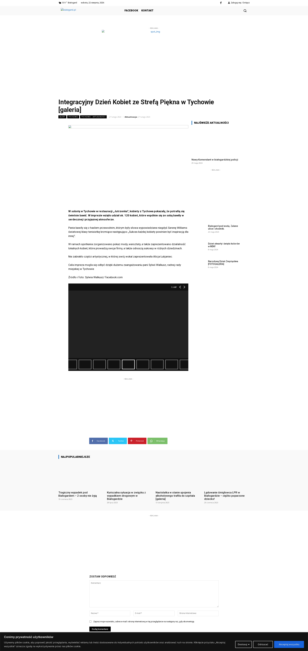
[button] (245, 10)
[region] (154, 641)
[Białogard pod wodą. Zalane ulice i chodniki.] (199, 231)
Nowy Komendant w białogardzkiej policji (215, 159)
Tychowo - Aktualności (93, 117)
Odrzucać (263, 644)
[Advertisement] (128, 401)
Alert (62, 117)
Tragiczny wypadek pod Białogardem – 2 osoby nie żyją (77, 494)
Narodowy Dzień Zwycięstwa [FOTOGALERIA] (223, 262)
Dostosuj (242, 644)
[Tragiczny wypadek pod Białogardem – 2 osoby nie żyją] (81, 475)
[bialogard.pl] (85, 14)
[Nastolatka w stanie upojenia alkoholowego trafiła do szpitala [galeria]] (178, 475)
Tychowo (73, 117)
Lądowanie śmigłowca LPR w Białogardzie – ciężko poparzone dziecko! (224, 496)
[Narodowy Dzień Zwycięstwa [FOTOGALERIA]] (199, 266)
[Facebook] (220, 3)
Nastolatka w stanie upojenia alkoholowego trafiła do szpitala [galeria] (175, 496)
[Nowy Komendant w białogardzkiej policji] (216, 141)
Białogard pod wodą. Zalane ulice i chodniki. (223, 227)
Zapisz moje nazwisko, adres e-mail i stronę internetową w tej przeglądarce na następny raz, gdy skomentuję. (144, 621)
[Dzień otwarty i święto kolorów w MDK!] (199, 248)
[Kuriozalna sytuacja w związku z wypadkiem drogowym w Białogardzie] (129, 475)
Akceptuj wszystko (289, 644)
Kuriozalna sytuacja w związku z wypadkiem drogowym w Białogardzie (126, 496)
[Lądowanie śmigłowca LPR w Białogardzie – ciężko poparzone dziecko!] (227, 475)
